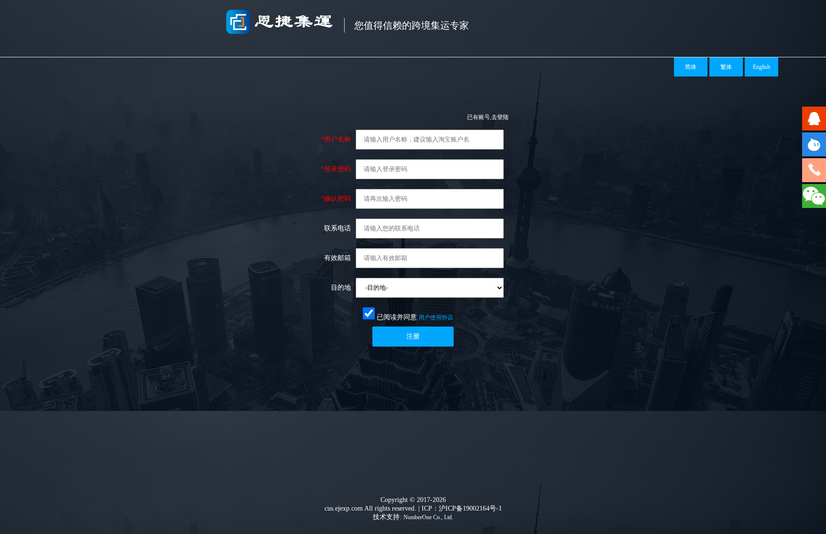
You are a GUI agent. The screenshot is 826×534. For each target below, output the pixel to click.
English (761, 67)
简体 (690, 67)
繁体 (726, 67)
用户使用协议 (436, 317)
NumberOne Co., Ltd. (428, 517)
